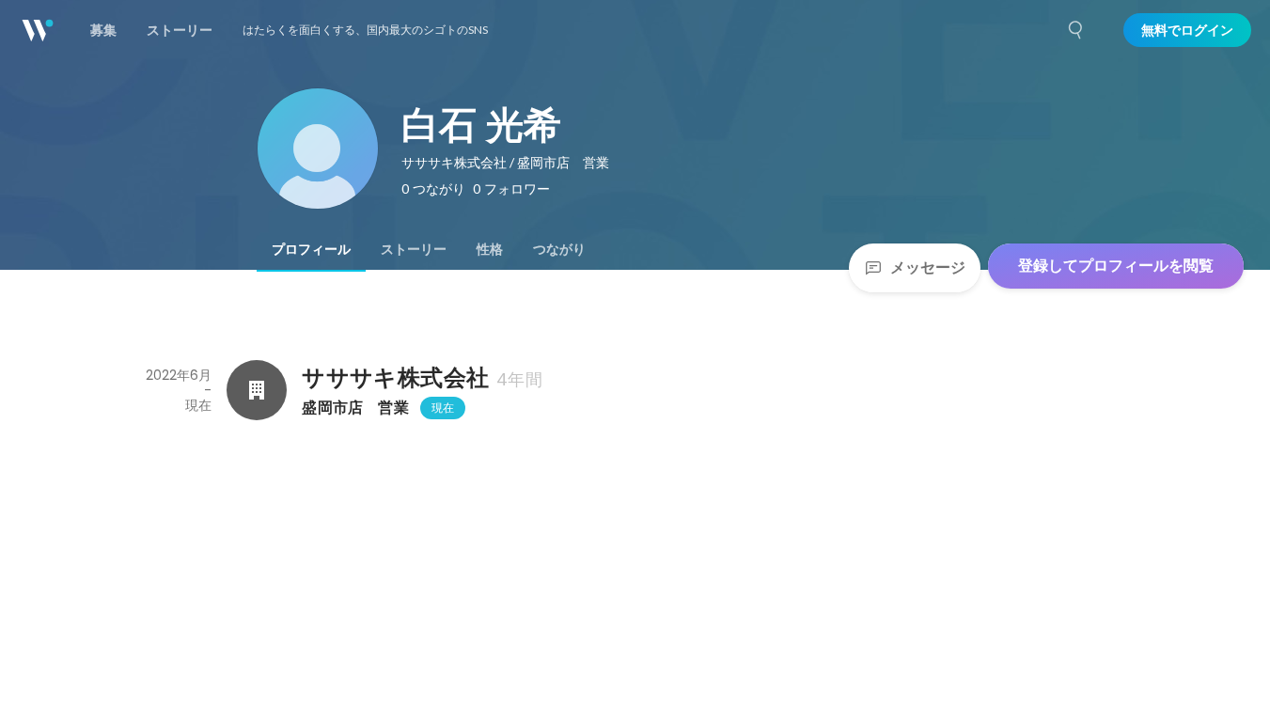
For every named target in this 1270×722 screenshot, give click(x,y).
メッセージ (927, 267)
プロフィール (311, 249)
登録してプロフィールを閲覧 (1116, 265)
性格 (490, 249)
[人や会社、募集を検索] (1076, 30)
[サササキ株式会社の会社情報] (257, 390)
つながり (559, 249)
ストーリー (414, 249)
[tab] (311, 249)
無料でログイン (1187, 30)
